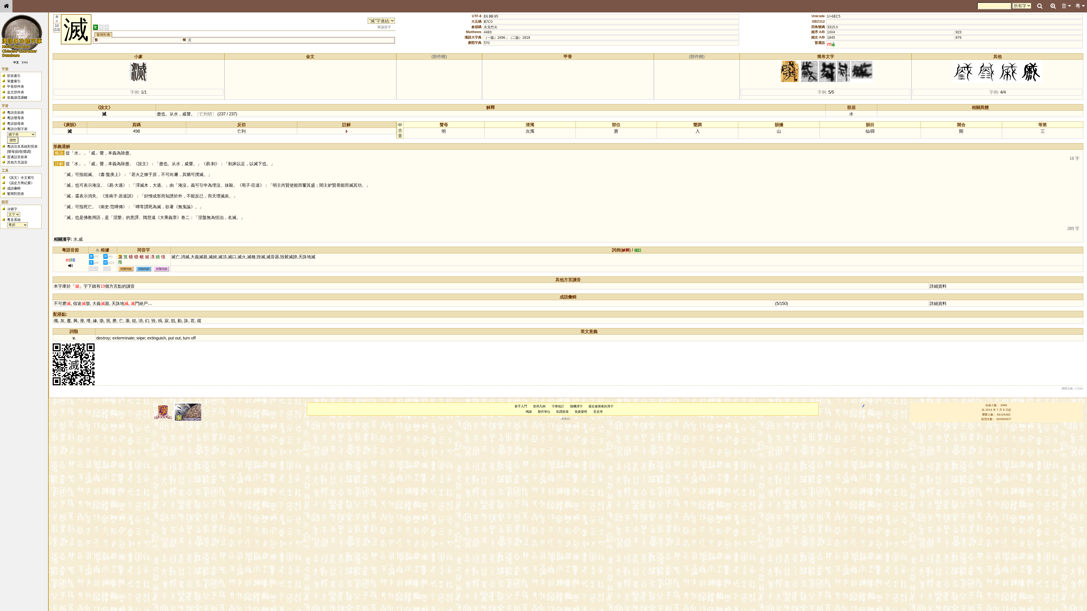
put (171, 337)
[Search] (1039, 6)
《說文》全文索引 (20, 178)
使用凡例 (539, 406)
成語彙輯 (14, 188)
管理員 (565, 419)
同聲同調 (161, 268)
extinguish (156, 337)
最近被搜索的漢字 (601, 406)
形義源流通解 (17, 98)
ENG (25, 62)
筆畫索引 (14, 81)
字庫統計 (558, 406)
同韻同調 (143, 268)
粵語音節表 (15, 113)
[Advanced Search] (1053, 6)
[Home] (6, 6)
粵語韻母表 (15, 124)
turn (186, 337)
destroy (103, 337)
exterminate (123, 337)
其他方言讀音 (17, 162)
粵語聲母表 (15, 118)
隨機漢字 (576, 406)
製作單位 (544, 411)
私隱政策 (562, 411)
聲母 (11, 152)
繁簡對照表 (15, 194)
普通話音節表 (17, 157)
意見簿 (598, 411)
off (193, 337)
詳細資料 (938, 286)
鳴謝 (529, 411)
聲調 (26, 152)
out (178, 337)
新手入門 (521, 406)
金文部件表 (15, 92)
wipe (140, 337)
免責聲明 (581, 411)
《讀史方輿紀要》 (20, 183)
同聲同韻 (126, 268)
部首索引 (14, 76)
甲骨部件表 (15, 87)
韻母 (19, 152)
